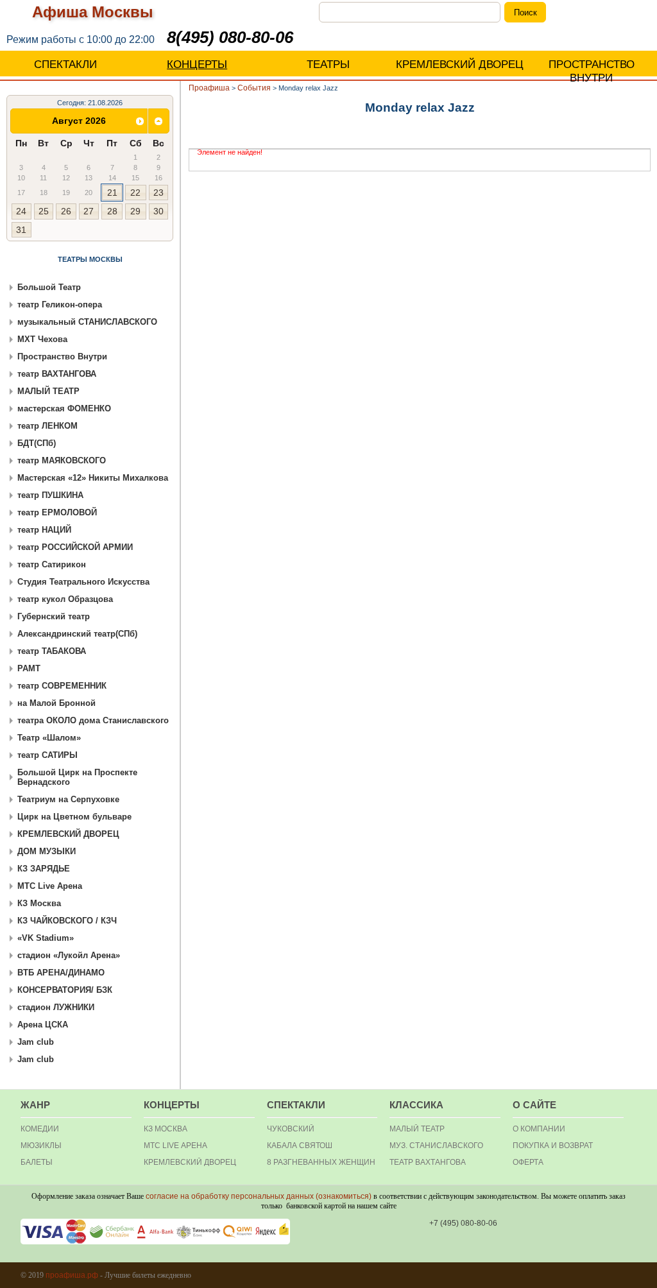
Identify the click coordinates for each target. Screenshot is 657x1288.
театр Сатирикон (51, 564)
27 (88, 211)
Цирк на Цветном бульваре (74, 816)
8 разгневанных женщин (321, 1162)
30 (158, 211)
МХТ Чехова (42, 339)
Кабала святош (299, 1145)
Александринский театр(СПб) (77, 634)
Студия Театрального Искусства (83, 582)
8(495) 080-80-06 (230, 37)
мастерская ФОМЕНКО (64, 408)
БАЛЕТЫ (37, 1162)
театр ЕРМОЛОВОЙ (57, 512)
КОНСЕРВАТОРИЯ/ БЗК (64, 990)
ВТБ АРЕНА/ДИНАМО (61, 972)
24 (21, 211)
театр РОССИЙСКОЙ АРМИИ (75, 547)
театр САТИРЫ (47, 755)
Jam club (35, 1042)
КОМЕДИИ (40, 1128)
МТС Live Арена (49, 886)
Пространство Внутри (62, 356)
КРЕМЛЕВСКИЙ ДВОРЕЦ (460, 64)
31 (21, 230)
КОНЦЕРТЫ (197, 64)
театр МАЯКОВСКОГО (61, 460)
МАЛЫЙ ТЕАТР (48, 391)
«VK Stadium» (45, 938)
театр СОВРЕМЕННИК (62, 686)
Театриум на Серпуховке (68, 799)
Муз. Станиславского (436, 1145)
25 (43, 211)
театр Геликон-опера (59, 304)
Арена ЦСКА (42, 1024)
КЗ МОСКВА (165, 1128)
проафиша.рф (72, 1275)
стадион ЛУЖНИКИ (55, 1007)
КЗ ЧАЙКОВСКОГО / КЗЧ (67, 920)
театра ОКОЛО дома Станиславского (93, 720)
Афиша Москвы (92, 12)
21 (112, 192)
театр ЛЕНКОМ (47, 426)
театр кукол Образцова (65, 599)
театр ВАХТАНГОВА (56, 374)
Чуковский (290, 1128)
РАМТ (28, 668)
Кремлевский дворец (190, 1162)
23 (158, 192)
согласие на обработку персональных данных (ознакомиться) (258, 1196)
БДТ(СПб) (36, 443)
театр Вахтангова (427, 1162)
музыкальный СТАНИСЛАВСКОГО (87, 322)
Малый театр (417, 1128)
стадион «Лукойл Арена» (68, 955)
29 (135, 211)
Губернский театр (53, 616)
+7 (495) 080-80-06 (463, 1223)
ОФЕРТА (528, 1162)
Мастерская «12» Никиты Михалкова (92, 478)
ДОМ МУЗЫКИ (46, 851)
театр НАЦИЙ (44, 530)
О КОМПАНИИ (539, 1128)
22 (135, 192)
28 (112, 211)
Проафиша (209, 87)
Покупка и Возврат (553, 1145)
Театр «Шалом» (49, 738)
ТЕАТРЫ (328, 64)
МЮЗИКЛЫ (41, 1145)
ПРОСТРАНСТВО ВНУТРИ (592, 71)
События (254, 87)
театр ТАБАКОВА (51, 651)
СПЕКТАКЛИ (65, 64)
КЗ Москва (39, 903)
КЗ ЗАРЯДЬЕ (43, 868)
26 (66, 211)
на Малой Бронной (56, 703)
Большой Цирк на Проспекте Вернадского (77, 777)
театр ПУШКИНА (50, 495)
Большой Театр (49, 287)
